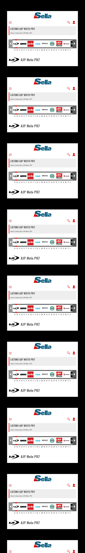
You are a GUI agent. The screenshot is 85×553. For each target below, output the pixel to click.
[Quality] (76, 550)
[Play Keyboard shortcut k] (3, 550)
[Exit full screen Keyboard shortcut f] (81, 550)
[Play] (42, 276)
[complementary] (42, 276)
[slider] (48, 550)
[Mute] (9, 550)
